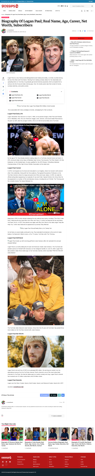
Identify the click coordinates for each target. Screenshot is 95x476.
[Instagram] (64, 6)
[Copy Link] (83, 31)
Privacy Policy (21, 1)
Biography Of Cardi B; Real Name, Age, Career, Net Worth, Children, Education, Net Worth (82, 444)
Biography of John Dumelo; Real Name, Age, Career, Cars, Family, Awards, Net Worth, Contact (34, 444)
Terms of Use (30, 1)
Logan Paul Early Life (17, 95)
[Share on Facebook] (78, 31)
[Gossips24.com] (9, 6)
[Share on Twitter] (80, 31)
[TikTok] (65, 6)
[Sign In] (82, 11)
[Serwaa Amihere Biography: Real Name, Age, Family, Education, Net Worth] (59, 434)
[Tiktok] (67, 6)
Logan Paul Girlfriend (17, 100)
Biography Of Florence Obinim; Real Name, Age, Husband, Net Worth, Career (11, 444)
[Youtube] (10, 461)
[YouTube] (62, 6)
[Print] (85, 31)
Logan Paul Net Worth (45, 95)
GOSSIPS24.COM (18, 387)
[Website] (63, 402)
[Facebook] (58, 6)
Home (2, 14)
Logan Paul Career (16, 97)
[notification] (85, 11)
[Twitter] (60, 6)
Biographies (5, 17)
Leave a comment (57, 415)
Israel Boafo (11, 30)
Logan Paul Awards (43, 98)
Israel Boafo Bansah (54, 448)
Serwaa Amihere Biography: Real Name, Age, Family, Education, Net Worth (58, 444)
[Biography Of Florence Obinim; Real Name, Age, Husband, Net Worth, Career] (12, 434)
